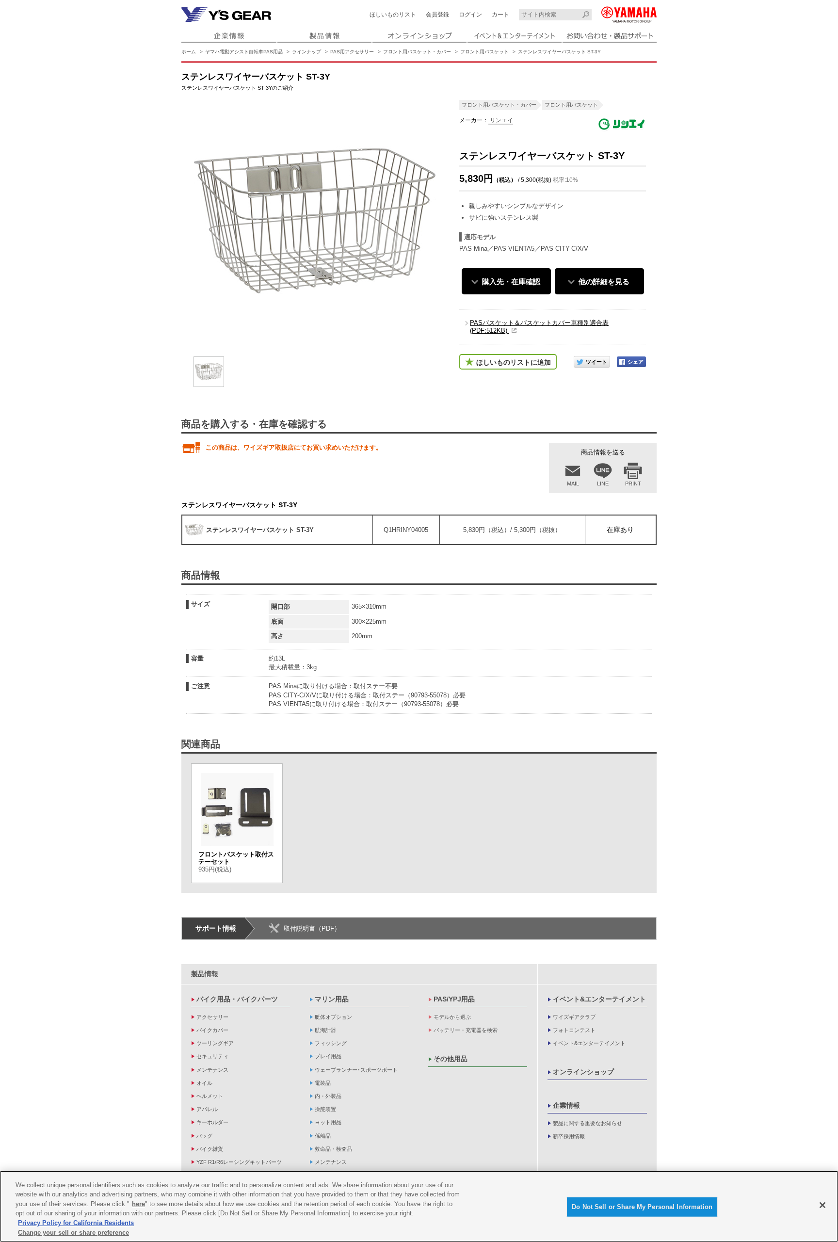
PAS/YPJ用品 (454, 999)
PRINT (633, 483)
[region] (419, 1206)
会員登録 (437, 14)
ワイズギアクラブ (574, 1017)
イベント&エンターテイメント (599, 999)
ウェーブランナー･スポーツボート (356, 1070)
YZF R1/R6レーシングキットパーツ (239, 1162)
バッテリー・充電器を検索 (466, 1030)
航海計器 (325, 1030)
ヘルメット (209, 1096)
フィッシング (331, 1043)
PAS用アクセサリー (352, 51)
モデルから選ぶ (452, 1017)
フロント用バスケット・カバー (417, 51)
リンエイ (500, 120)
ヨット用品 (328, 1122)
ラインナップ (306, 51)
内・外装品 (328, 1096)
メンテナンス (212, 1070)
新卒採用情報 (569, 1136)
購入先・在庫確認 (511, 281)
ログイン (470, 14)
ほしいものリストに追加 (513, 362)
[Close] (822, 1205)
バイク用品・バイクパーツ (237, 999)
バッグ (204, 1136)
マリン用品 (332, 999)
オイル (204, 1083)
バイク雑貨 (209, 1149)
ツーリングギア (215, 1043)
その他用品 (450, 1059)
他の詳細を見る (604, 281)
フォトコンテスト (574, 1030)
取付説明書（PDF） (312, 928)
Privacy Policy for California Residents (76, 1222)
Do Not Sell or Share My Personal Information (642, 1206)
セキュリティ (212, 1056)
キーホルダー (212, 1122)
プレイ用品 (328, 1056)
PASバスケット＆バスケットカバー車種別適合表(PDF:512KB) (539, 326)
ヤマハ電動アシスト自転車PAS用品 (244, 51)
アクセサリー (212, 1017)
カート (500, 14)
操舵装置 (325, 1109)
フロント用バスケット (484, 51)
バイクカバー (212, 1030)
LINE (603, 483)
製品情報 (204, 974)
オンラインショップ (583, 1072)
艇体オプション (333, 1017)
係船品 (323, 1136)
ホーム (188, 51)
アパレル (207, 1109)
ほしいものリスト (393, 14)
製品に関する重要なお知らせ (587, 1123)
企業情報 (566, 1105)
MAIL (573, 483)
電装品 (323, 1083)
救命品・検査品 (333, 1149)
